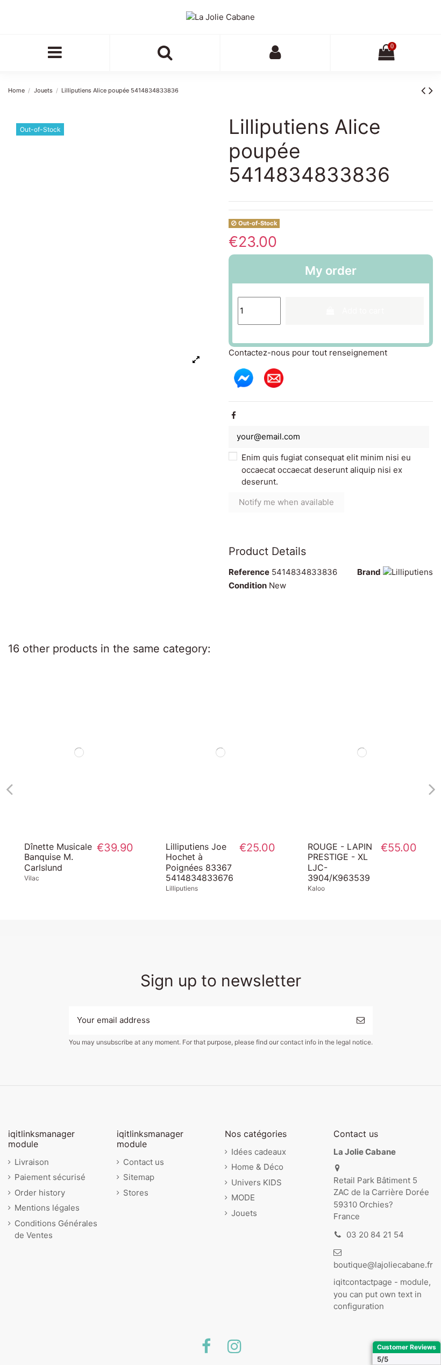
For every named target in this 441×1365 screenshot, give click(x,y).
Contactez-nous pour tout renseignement (308, 352)
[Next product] (431, 90)
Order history (40, 1193)
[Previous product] (425, 90)
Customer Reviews (406, 1347)
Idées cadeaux (258, 1152)
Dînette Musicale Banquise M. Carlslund (58, 856)
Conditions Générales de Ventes (56, 1229)
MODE (243, 1197)
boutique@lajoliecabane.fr (383, 1265)
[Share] (233, 415)
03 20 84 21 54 (375, 1234)
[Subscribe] (360, 1020)
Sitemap (138, 1177)
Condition (248, 585)
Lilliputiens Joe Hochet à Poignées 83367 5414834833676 (199, 862)
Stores (135, 1193)
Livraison (32, 1162)
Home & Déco (257, 1167)
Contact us (143, 1162)
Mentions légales (47, 1208)
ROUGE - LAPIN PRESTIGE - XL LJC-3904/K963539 (340, 862)
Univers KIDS (256, 1182)
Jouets (244, 1213)
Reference (249, 572)
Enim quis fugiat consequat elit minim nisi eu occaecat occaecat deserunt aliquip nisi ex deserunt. (326, 469)
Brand (369, 572)
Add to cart (363, 310)
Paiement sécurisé (50, 1177)
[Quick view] (79, 830)
